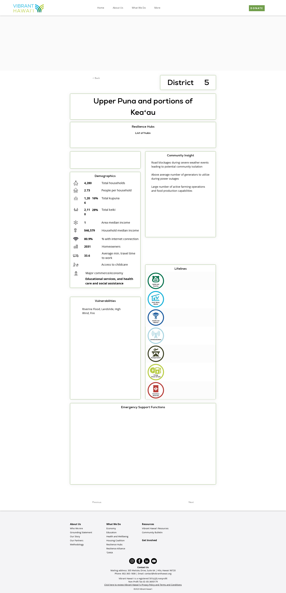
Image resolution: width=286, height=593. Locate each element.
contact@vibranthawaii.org (158, 573)
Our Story (75, 536)
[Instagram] (132, 561)
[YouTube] (154, 561)
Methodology (77, 544)
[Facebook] (139, 561)
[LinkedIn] (147, 561)
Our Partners (76, 540)
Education (111, 532)
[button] (117, 7)
